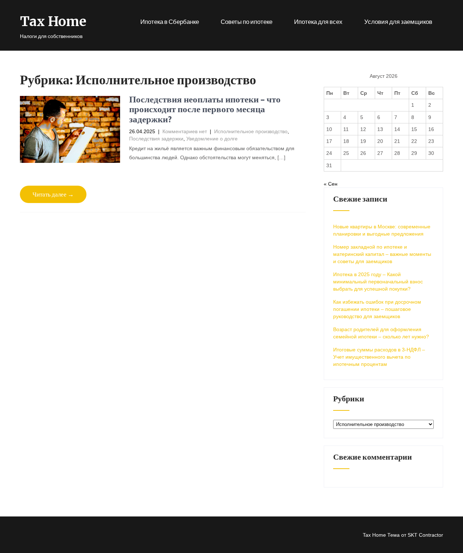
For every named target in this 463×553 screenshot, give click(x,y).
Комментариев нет (184, 131)
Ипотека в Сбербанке (169, 22)
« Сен (330, 184)
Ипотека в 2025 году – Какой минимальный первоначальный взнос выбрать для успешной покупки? (378, 281)
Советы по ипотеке (246, 22)
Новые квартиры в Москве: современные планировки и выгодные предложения (381, 230)
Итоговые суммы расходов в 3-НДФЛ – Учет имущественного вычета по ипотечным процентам (379, 357)
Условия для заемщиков (398, 22)
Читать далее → (53, 194)
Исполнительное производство (251, 131)
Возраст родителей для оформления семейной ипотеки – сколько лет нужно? (381, 332)
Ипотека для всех (318, 22)
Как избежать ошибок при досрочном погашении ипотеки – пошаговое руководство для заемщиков (377, 309)
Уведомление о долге (212, 139)
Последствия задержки (156, 139)
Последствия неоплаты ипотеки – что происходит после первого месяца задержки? (205, 109)
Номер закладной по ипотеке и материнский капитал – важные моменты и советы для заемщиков (382, 254)
